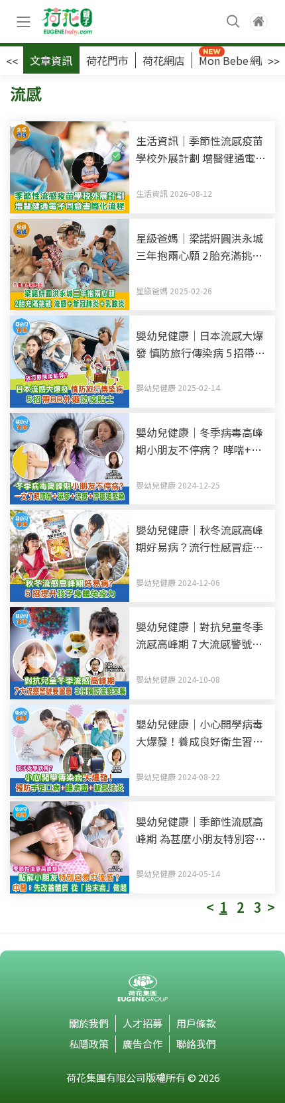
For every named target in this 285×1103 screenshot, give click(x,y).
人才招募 (142, 1023)
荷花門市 (107, 60)
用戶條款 (196, 1023)
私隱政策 (89, 1044)
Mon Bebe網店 (235, 60)
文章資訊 (51, 60)
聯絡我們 (196, 1044)
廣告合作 (142, 1044)
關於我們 (89, 1023)
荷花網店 (163, 60)
